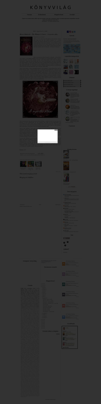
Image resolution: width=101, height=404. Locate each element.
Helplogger (49, 142)
